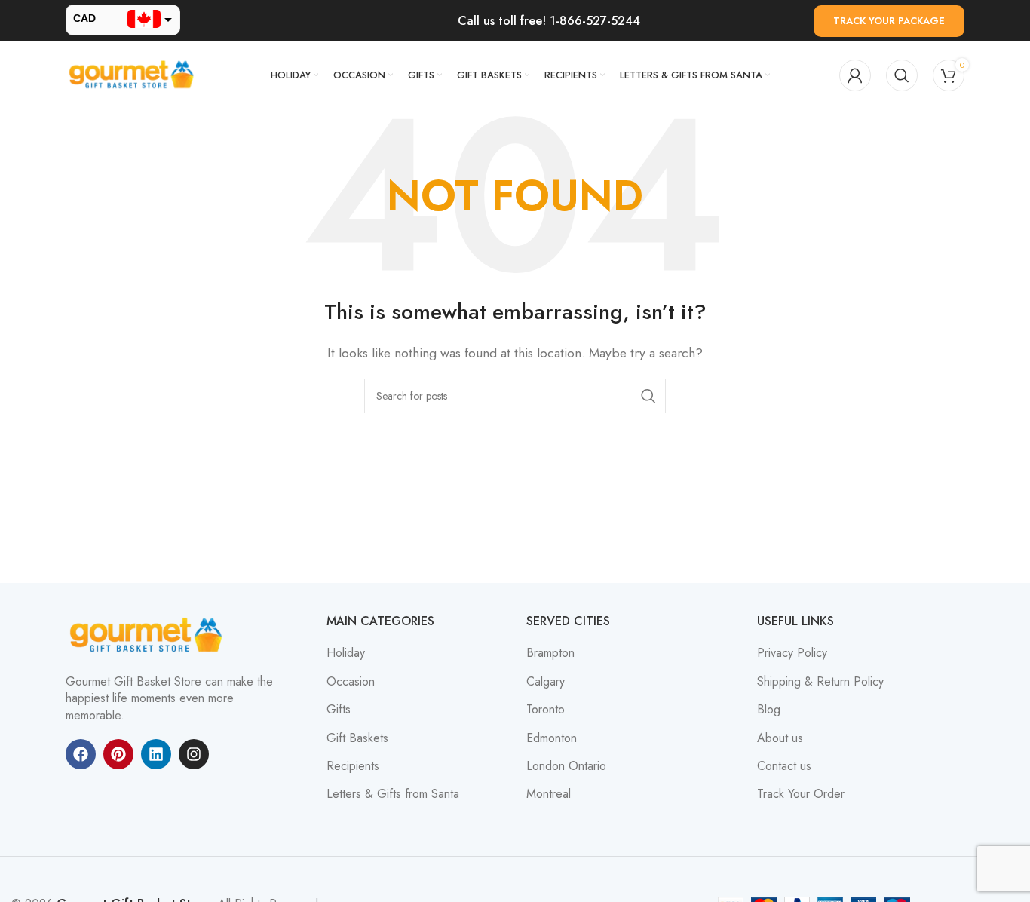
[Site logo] (133, 74)
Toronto (545, 709)
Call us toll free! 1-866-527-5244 (549, 21)
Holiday (345, 653)
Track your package (889, 21)
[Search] (901, 75)
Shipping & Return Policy (820, 681)
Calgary (545, 681)
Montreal (548, 794)
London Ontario (566, 766)
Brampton (550, 653)
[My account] (855, 75)
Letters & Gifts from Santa (392, 794)
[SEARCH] (648, 396)
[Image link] (148, 634)
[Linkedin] (156, 754)
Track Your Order (801, 794)
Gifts (338, 709)
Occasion (350, 681)
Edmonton (551, 738)
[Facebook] (81, 754)
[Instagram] (194, 754)
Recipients (352, 766)
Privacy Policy (792, 653)
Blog (768, 709)
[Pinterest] (118, 754)
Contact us (784, 766)
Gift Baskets (357, 738)
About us (780, 738)
